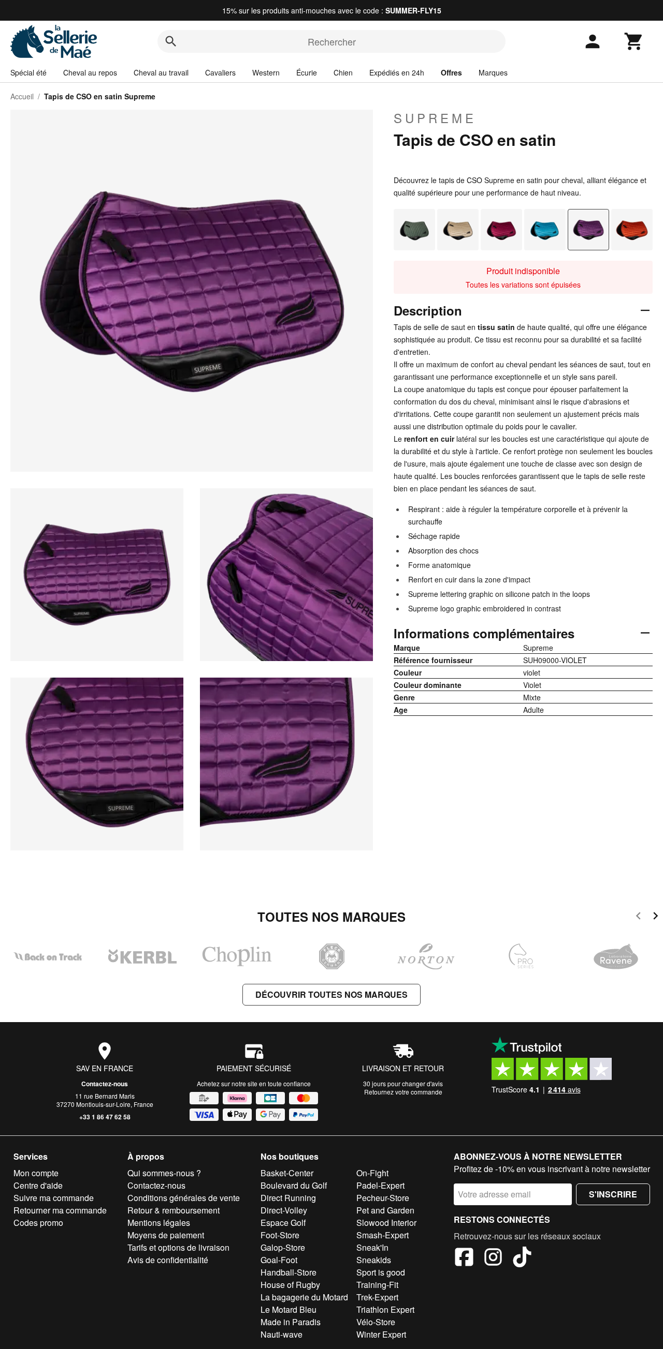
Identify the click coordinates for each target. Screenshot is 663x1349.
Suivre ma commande (53, 1198)
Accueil (22, 96)
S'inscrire (613, 1194)
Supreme (435, 118)
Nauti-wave (281, 1334)
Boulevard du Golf (294, 1185)
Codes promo (38, 1222)
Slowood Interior (386, 1222)
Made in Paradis (291, 1322)
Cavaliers (220, 72)
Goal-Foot (279, 1260)
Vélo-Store (375, 1322)
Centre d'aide (38, 1185)
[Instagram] (493, 1258)
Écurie (306, 72)
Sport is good (380, 1272)
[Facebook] (464, 1258)
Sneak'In (372, 1247)
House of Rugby (290, 1285)
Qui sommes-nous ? (164, 1173)
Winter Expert (381, 1334)
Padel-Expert (380, 1185)
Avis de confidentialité (167, 1260)
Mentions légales (158, 1222)
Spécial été (28, 72)
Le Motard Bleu (288, 1309)
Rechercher (332, 41)
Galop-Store (283, 1247)
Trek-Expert (377, 1297)
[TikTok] (522, 1258)
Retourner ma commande (60, 1210)
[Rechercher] (171, 41)
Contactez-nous (104, 1084)
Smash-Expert (382, 1235)
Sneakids (373, 1260)
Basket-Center (287, 1173)
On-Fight (372, 1173)
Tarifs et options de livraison (178, 1247)
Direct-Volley (284, 1210)
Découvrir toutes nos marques (331, 994)
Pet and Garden (385, 1210)
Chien (343, 72)
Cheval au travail (161, 72)
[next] (655, 917)
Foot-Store (280, 1235)
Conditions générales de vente (183, 1198)
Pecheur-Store (382, 1198)
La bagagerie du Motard (304, 1297)
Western (266, 72)
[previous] (638, 917)
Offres (451, 72)
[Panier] (634, 41)
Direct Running (288, 1198)
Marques (493, 72)
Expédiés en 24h (396, 72)
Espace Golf (283, 1222)
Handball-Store (288, 1272)
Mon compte (36, 1173)
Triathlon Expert (385, 1309)
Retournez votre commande (403, 1091)
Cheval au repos (90, 72)
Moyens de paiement (165, 1235)
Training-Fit (377, 1285)
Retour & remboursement (173, 1210)
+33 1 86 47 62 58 (105, 1116)
